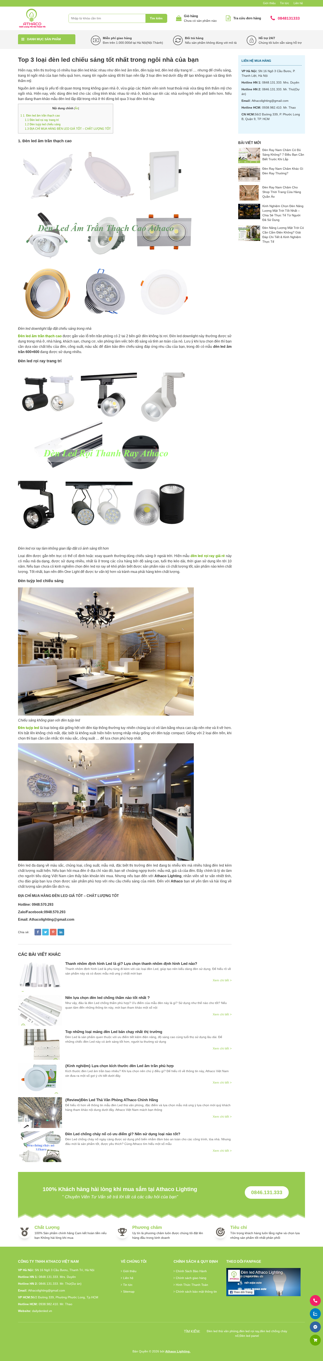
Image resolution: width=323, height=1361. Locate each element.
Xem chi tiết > (222, 980)
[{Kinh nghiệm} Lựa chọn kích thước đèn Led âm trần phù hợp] (40, 1078)
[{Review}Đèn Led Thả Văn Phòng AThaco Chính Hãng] (40, 1112)
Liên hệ (298, 3)
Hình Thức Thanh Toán (192, 1284)
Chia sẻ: (23, 932)
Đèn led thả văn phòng (222, 1331)
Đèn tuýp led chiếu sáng (42, 124)
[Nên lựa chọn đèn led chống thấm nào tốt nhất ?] (40, 1010)
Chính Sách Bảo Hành (191, 1271)
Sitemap (128, 1291)
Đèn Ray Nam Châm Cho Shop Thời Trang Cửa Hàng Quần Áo (281, 192)
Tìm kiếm (156, 18)
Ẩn (76, 108)
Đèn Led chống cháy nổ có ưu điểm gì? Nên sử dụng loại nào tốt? (122, 1134)
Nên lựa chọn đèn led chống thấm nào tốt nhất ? (107, 998)
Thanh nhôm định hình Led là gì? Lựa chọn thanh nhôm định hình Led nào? (131, 964)
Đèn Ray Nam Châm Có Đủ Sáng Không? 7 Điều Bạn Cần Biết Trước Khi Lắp (283, 154)
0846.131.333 (266, 1192)
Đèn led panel (249, 1335)
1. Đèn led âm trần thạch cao (40, 115)
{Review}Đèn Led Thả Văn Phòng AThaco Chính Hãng (111, 1100)
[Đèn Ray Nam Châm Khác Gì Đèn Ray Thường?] (249, 174)
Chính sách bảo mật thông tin (196, 1291)
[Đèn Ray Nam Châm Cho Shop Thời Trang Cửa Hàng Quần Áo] (249, 192)
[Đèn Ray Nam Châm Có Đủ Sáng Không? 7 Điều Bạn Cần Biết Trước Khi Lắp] (249, 155)
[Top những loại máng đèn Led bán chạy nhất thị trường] (40, 1044)
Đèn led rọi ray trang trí (42, 120)
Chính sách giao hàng (191, 1278)
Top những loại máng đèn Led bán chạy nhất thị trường (113, 1032)
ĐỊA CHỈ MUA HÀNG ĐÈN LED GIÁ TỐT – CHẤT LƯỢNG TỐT (68, 128)
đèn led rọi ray (249, 1331)
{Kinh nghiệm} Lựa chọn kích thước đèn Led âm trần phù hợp (119, 1066)
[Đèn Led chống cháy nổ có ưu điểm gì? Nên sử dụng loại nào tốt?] (40, 1146)
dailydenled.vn (42, 1311)
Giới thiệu (269, 3)
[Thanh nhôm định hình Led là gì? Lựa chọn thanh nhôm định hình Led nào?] (40, 976)
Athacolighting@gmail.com (270, 100)
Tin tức (284, 3)
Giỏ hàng (191, 16)
